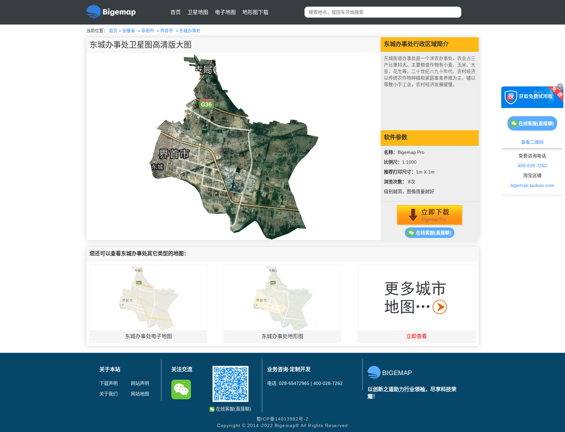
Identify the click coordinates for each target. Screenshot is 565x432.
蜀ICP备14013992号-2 (282, 419)
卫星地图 (197, 12)
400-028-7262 (532, 165)
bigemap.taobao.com (532, 185)
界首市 (166, 30)
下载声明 (108, 383)
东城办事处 (189, 30)
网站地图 (140, 393)
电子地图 (225, 12)
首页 (175, 12)
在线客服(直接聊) (433, 232)
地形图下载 (255, 12)
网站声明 (140, 383)
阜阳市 (147, 30)
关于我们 (108, 393)
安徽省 (128, 30)
